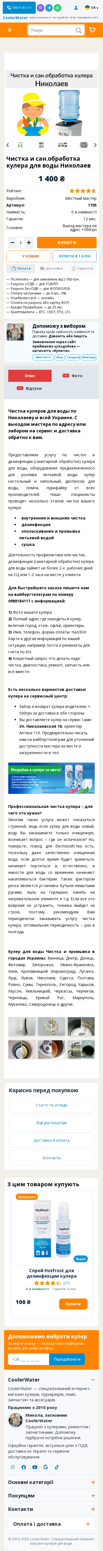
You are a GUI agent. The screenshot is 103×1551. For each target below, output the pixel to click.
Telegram (73, 357)
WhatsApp (89, 357)
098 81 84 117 (43, 357)
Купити (67, 242)
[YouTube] (34, 1467)
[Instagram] (12, 1467)
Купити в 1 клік (75, 256)
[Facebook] (23, 1467)
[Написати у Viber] (40, 8)
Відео (80, 1259)
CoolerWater (15, 17)
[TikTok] (56, 1467)
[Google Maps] (45, 1467)
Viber (59, 357)
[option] (20, 144)
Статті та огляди (51, 1105)
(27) (66, 1283)
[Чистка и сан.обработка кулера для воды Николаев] (41, 145)
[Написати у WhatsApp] (57, 8)
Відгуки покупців (51, 1122)
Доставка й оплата (51, 1140)
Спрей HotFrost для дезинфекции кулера (52, 1273)
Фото (77, 375)
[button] (7, 145)
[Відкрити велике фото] (51, 111)
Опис (30, 375)
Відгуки (34, 388)
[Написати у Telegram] (49, 8)
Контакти (51, 1157)
